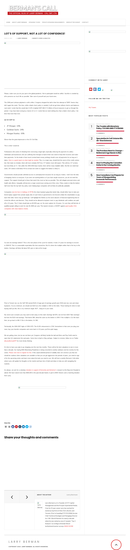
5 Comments (100, 133)
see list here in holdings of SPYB (22, 192)
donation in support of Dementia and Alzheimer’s (41, 370)
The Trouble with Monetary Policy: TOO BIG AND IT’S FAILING (109, 127)
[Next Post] (26, 497)
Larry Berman (22, 38)
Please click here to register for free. (20, 352)
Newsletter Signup (73, 22)
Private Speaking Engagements (53, 22)
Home (8, 22)
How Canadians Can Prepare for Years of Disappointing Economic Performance (110, 177)
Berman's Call (33, 8)
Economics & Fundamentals (105, 160)
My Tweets (92, 107)
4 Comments (100, 145)
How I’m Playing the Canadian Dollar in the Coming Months (109, 164)
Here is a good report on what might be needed (23, 160)
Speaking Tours (34, 22)
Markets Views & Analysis (41, 38)
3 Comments (100, 184)
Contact (85, 22)
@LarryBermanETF (10, 341)
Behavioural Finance (103, 124)
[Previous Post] (11, 497)
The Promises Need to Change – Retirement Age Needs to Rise (109, 152)
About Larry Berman (19, 22)
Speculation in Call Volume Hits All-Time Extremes (109, 139)
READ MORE (68, 526)
